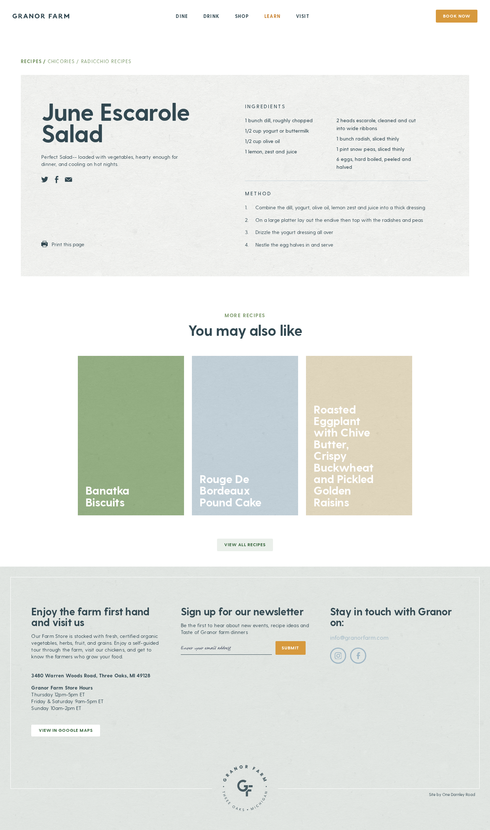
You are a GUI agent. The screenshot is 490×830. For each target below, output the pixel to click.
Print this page (67, 244)
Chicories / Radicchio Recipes (90, 61)
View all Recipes (244, 544)
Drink (211, 16)
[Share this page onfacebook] (56, 179)
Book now (456, 15)
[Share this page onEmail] (68, 179)
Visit (302, 16)
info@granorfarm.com (359, 637)
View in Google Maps (66, 730)
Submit (290, 647)
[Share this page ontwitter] (44, 179)
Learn (272, 16)
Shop (242, 16)
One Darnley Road (458, 794)
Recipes (31, 61)
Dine (182, 16)
